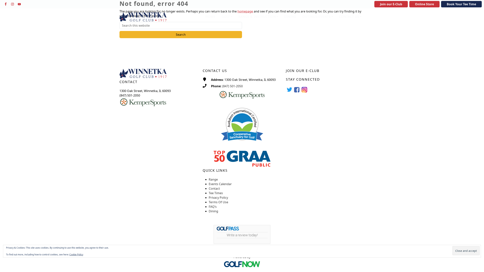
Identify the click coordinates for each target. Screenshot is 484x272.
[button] (227, 16)
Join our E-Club (391, 4)
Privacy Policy (218, 198)
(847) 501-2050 (232, 86)
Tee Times (216, 193)
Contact (214, 188)
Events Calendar (220, 184)
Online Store (424, 4)
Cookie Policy (76, 254)
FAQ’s (213, 207)
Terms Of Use (218, 202)
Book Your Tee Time (461, 4)
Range (213, 179)
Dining (213, 211)
